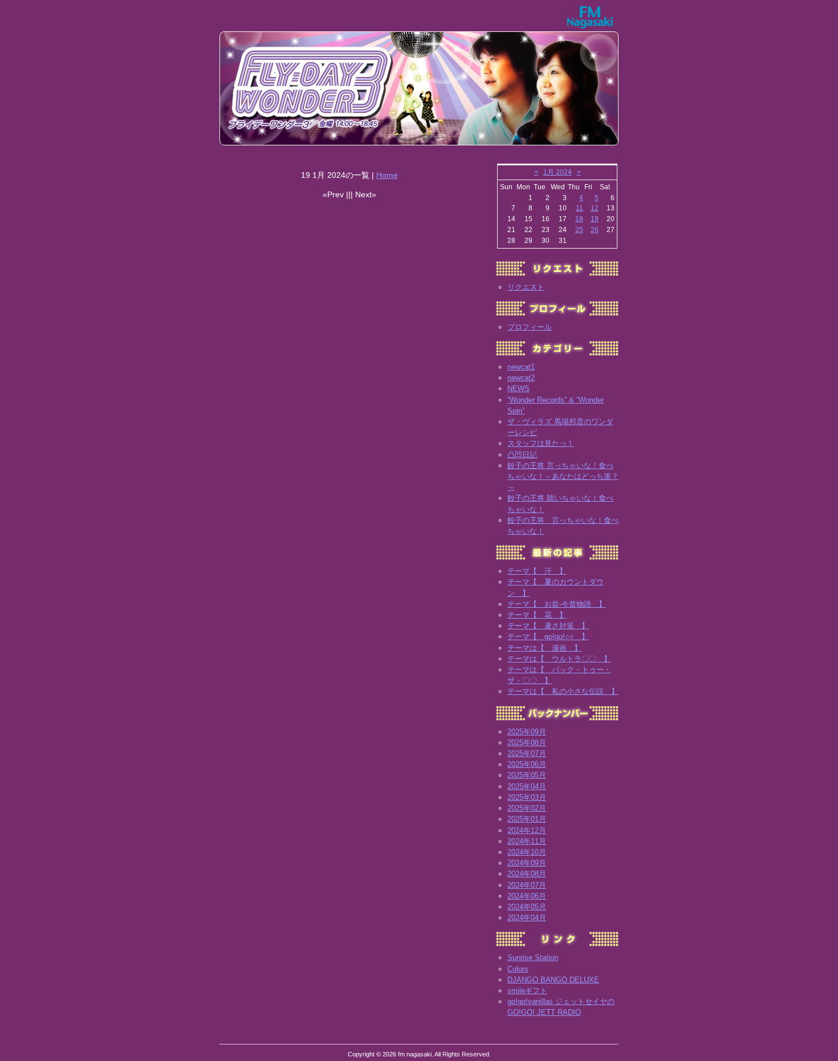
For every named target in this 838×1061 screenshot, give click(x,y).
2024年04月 (526, 917)
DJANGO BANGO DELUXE (553, 979)
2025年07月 (526, 753)
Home (387, 175)
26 (595, 230)
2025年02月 (526, 808)
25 (579, 230)
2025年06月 (526, 764)
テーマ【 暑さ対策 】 (548, 625)
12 (595, 208)
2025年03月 (526, 797)
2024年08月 (526, 873)
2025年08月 (526, 742)
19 (595, 219)
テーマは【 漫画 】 (544, 648)
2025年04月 (526, 786)
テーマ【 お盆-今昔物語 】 (556, 604)
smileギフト (527, 990)
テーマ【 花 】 (537, 615)
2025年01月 (526, 819)
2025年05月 (526, 775)
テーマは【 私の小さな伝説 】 (563, 691)
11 (579, 208)
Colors (517, 969)
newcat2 (521, 377)
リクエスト (525, 287)
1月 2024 (557, 172)
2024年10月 (526, 852)
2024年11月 (526, 841)
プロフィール (529, 327)
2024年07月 (526, 885)
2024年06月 (526, 896)
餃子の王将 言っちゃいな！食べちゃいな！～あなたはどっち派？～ (563, 476)
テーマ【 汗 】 (537, 571)
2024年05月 (526, 907)
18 (579, 219)
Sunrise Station (532, 957)
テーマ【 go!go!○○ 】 (548, 636)
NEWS (518, 388)
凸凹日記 (522, 454)
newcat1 (521, 367)
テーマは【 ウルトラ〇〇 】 (559, 659)
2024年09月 (526, 863)
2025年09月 (526, 731)
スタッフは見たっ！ (540, 443)
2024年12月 (526, 830)
